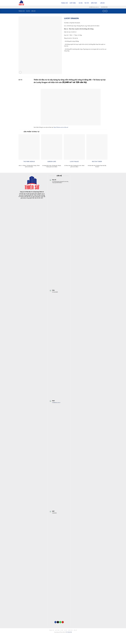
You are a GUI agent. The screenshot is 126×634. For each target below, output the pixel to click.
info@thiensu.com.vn (56, 402)
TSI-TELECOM (69, 632)
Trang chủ (64, 3)
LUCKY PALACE (74, 161)
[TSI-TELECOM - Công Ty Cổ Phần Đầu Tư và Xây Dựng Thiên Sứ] (26, 3)
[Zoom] (20, 72)
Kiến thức (94, 3)
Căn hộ (33, 11)
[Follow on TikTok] (58, 622)
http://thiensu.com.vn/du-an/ (61, 127)
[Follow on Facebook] (55, 622)
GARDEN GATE (51, 161)
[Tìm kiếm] (106, 3)
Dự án (80, 3)
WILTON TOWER (97, 161)
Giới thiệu (73, 3)
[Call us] (60, 622)
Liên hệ (102, 3)
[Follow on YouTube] (63, 622)
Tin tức (86, 3)
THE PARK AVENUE (29, 161)
